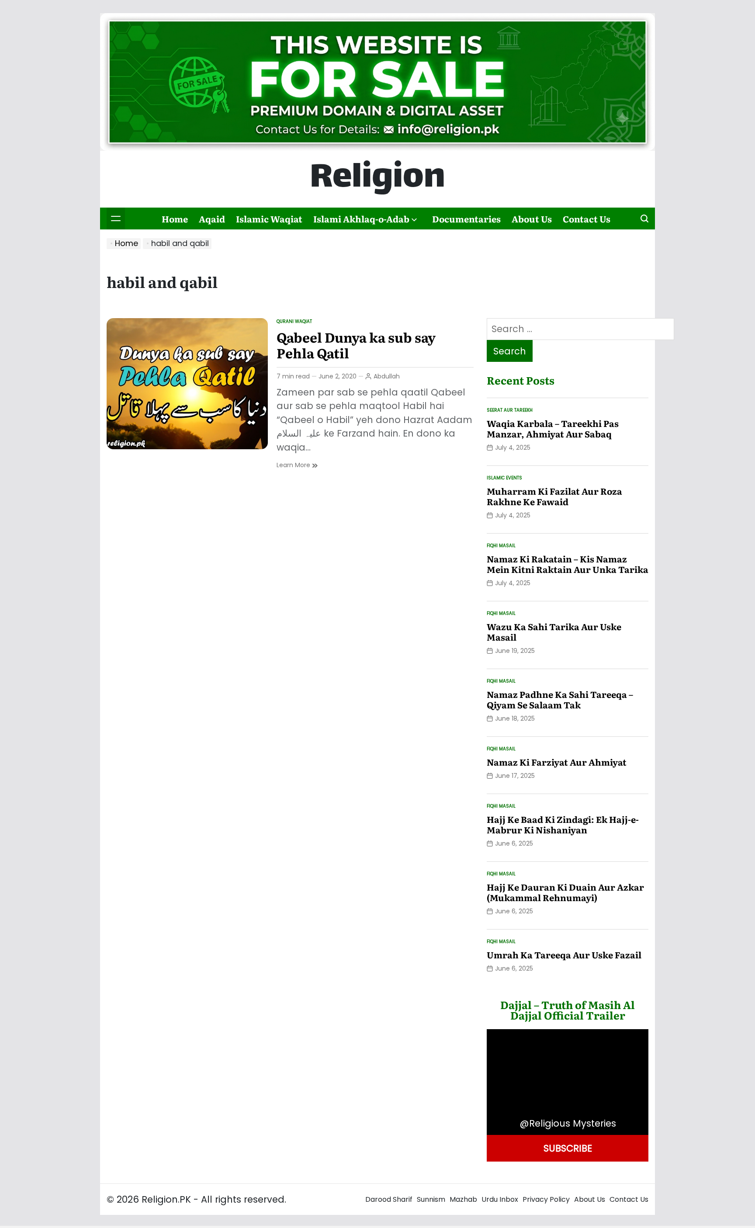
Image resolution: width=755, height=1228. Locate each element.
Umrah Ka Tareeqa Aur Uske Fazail (564, 954)
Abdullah (387, 376)
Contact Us (586, 218)
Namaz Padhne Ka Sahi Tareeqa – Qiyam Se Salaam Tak (560, 699)
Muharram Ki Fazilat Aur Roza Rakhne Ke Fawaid (554, 496)
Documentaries (466, 218)
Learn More (297, 465)
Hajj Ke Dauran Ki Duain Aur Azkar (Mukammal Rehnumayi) (565, 892)
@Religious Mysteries (567, 1123)
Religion (377, 179)
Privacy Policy (546, 1199)
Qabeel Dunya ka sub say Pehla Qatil (356, 344)
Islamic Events (504, 478)
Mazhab (463, 1199)
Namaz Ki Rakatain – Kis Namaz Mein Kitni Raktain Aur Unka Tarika (567, 564)
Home (175, 218)
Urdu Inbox (499, 1199)
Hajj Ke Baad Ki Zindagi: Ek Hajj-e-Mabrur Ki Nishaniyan (563, 824)
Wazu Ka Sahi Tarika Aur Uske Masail (554, 631)
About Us (532, 218)
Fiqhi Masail (501, 545)
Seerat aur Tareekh (510, 410)
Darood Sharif (388, 1199)
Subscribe (568, 1147)
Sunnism (431, 1199)
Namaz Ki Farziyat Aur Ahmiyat (557, 761)
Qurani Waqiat (294, 321)
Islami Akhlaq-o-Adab (361, 218)
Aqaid (212, 218)
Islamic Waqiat (269, 218)
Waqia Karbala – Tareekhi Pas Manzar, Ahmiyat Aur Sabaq (553, 428)
